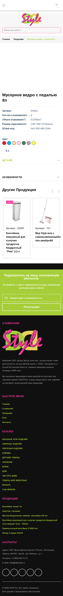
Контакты (6, 422)
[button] (30, 90)
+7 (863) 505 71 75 (20, 558)
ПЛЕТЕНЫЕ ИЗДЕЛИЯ (12, 448)
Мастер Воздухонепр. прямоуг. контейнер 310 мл (25, 515)
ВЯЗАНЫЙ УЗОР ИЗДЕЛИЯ (15, 439)
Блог (4, 417)
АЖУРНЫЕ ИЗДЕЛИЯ (12, 444)
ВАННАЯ (6, 485)
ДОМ (4, 471)
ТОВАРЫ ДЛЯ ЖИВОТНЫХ (14, 480)
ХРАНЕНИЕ (7, 462)
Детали (7, 160)
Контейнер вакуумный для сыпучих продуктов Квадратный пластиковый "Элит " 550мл (29, 522)
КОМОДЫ (6, 453)
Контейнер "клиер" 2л (12, 506)
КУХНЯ (5, 466)
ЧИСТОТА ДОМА (9, 475)
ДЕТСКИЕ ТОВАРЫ (11, 457)
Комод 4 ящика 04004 (12, 533)
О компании (7, 408)
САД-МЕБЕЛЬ (8, 489)
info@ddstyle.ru (17, 562)
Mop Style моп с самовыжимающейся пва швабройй (48, 237)
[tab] (31, 161)
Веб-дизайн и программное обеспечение (21, 591)
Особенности (12, 177)
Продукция (19, 39)
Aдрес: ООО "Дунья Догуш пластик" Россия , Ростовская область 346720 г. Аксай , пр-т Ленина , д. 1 (28, 552)
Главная (6, 39)
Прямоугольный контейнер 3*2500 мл (20, 528)
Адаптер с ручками (11, 511)
